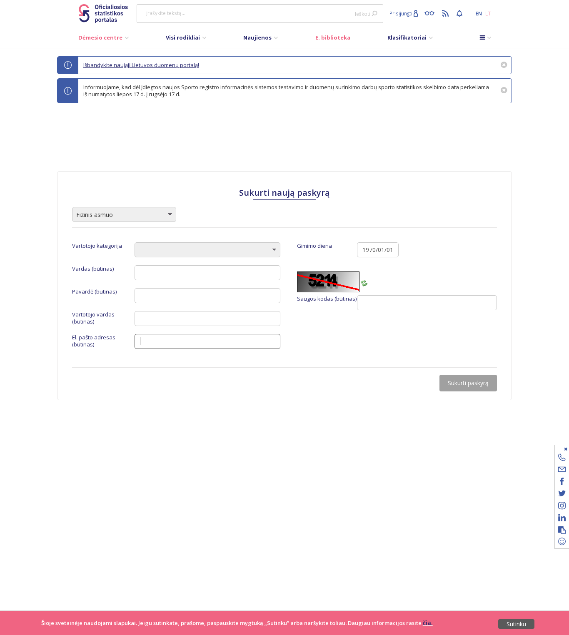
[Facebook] (562, 483)
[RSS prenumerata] (446, 13)
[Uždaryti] (557, 449)
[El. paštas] (562, 471)
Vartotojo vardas (93, 318)
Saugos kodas (327, 298)
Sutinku (516, 624)
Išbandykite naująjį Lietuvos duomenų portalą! (141, 65)
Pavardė (94, 291)
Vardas (93, 268)
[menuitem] (103, 39)
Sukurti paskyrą (468, 383)
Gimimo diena (314, 245)
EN (479, 13)
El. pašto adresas (93, 341)
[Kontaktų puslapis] (562, 459)
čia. (428, 623)
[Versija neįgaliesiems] (431, 13)
